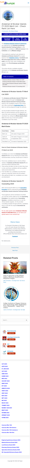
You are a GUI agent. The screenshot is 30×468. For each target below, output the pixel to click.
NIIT (8, 344)
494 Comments (7, 280)
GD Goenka (25, 39)
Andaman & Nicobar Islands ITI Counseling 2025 (13, 86)
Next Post (15, 250)
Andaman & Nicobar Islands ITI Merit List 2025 (13, 79)
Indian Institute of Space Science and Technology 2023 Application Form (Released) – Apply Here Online (14, 305)
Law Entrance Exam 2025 (8, 445)
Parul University (17, 39)
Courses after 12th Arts (8, 432)
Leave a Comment (7, 309)
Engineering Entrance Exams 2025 (11, 440)
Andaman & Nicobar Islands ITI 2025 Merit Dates (14, 81)
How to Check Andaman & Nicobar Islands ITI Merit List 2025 (14, 84)
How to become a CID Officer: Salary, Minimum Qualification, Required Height (13, 277)
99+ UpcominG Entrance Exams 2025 (12, 452)
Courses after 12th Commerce (10, 430)
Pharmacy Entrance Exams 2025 (10, 447)
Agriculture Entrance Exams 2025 (11, 449)
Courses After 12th (7, 425)
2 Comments (5, 31)
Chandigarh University (7, 39)
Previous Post (15, 247)
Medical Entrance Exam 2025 (9, 442)
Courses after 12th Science (9, 427)
